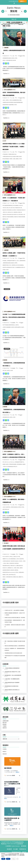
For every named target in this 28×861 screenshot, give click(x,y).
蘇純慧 (4, 574)
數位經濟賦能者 (6, 158)
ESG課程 (4, 260)
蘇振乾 (17, 158)
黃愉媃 (4, 579)
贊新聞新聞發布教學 (16, 852)
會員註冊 (5, 754)
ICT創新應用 (5, 154)
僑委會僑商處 (22, 260)
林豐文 (18, 567)
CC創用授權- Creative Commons (12, 846)
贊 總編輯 (13, 322)
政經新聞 (5, 360)
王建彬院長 (15, 212)
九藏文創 (15, 556)
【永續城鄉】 (6, 47)
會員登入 (5, 751)
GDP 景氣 (4, 370)
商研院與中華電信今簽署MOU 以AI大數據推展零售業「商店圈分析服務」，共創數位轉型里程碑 (13, 146)
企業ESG (17, 324)
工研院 (10, 100)
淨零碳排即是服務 (12, 464)
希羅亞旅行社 (13, 565)
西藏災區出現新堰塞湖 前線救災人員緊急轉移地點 (15, 645)
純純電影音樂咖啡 (6, 570)
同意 (3, 858)
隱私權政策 (9, 849)
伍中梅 (18, 556)
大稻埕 (24, 561)
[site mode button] (22, 11)
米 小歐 (12, 55)
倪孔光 (18, 260)
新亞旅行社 (5, 567)
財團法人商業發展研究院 (8, 60)
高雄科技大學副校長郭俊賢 (19, 216)
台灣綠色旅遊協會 (14, 507)
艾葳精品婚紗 (21, 572)
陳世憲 (14, 60)
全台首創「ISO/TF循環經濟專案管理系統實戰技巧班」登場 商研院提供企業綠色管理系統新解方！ (14, 317)
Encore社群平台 (6, 556)
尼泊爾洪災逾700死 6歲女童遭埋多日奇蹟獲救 (14, 610)
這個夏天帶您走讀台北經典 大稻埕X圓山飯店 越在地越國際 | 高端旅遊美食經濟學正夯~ (14, 549)
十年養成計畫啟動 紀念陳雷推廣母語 (12, 668)
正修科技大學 (10, 212)
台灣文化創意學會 (6, 507)
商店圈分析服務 (15, 156)
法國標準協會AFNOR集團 (8, 102)
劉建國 (4, 464)
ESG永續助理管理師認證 (8, 205)
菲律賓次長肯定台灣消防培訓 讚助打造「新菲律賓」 (15, 617)
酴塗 (17, 576)
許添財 (15, 58)
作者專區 (5, 749)
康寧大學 (5, 212)
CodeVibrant (20, 843)
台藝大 (4, 100)
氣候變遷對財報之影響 (16, 100)
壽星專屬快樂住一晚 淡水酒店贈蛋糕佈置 (13, 675)
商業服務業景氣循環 (7, 58)
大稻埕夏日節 (11, 563)
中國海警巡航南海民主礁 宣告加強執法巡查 (13, 653)
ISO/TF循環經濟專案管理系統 (9, 324)
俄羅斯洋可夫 (5, 558)
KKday (11, 556)
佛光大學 (8, 207)
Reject (8, 858)
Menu (13, 19)
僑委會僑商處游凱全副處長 (8, 262)
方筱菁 (15, 567)
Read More (5, 73)
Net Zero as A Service (9, 462)
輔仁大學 (23, 214)
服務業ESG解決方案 (7, 265)
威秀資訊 (17, 563)
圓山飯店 (16, 561)
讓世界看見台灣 (6, 509)
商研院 (12, 58)
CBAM (23, 459)
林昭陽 (10, 158)
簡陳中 (21, 567)
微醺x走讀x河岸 (19, 565)
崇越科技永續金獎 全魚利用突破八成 (12, 689)
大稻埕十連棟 (6, 563)
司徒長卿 (12, 561)
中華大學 (4, 207)
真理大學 (20, 212)
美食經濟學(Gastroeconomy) (9, 572)
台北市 (4, 140)
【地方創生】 (6, 543)
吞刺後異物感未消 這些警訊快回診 (11, 686)
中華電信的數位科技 (12, 154)
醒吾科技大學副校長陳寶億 (8, 216)
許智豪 (4, 269)
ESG (3, 462)
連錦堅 (14, 576)
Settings (13, 858)
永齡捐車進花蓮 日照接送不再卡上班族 (12, 671)
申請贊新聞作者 (22, 849)
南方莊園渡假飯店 (12, 558)
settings (2, 855)
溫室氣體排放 (19, 464)
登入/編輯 (15, 849)
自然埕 (16, 572)
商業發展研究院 (6, 417)
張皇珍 (20, 156)
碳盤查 (24, 464)
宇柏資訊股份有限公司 (20, 210)
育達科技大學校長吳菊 (7, 214)
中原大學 (21, 205)
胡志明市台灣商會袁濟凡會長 (8, 267)
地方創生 (20, 561)
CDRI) (23, 55)
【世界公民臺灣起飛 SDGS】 (9, 89)
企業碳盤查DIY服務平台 (11, 260)
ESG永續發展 (15, 205)
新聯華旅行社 (10, 567)
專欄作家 (24, 852)
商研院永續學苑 (17, 327)
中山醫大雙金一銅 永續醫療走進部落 (12, 678)
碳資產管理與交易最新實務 (8, 104)
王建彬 (14, 158)
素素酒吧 (12, 570)
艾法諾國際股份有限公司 (20, 267)
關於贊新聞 (23, 846)
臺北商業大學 (15, 214)
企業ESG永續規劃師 (7, 327)
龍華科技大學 (5, 219)
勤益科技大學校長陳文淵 (8, 210)
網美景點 (16, 570)
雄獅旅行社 (21, 576)
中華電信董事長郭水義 (7, 156)
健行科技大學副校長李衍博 (16, 207)
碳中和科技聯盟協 (20, 265)
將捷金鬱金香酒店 (6, 565)
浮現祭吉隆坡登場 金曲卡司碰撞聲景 (12, 682)
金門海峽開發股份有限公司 (11, 466)
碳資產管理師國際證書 (17, 102)
